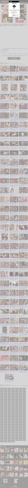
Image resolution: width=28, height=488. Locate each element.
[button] (14, 15)
